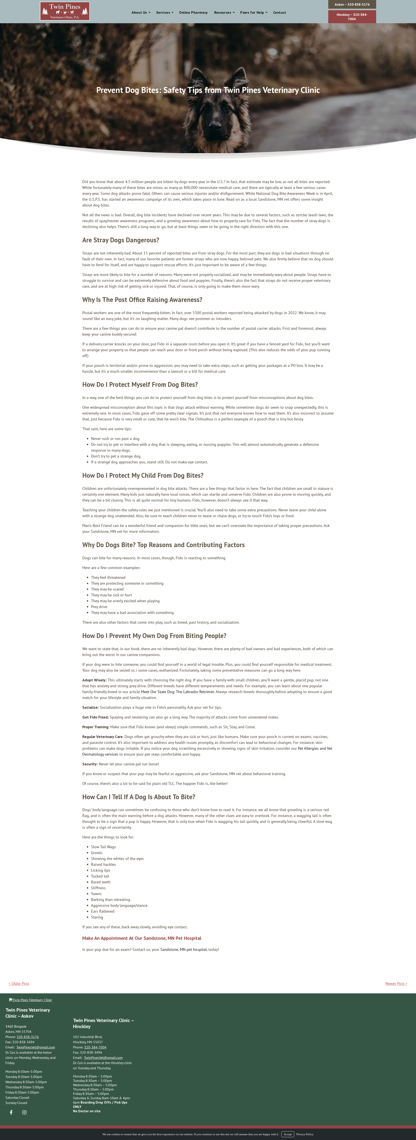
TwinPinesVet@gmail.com (35, 1047)
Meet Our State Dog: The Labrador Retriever (177, 691)
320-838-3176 (28, 1037)
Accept (288, 1134)
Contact (279, 12)
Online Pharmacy (193, 12)
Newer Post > (396, 983)
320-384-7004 (95, 1047)
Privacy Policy (305, 1134)
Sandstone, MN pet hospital (183, 949)
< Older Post (19, 983)
